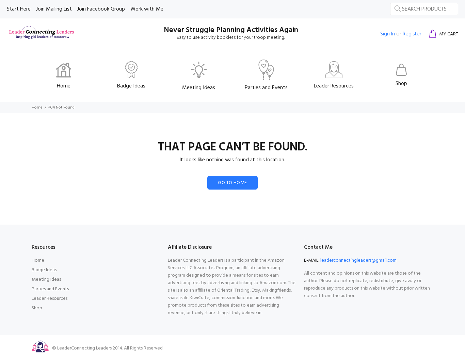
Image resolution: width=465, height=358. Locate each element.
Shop (37, 308)
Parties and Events (50, 289)
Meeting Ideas (46, 279)
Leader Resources (49, 299)
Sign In (387, 34)
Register (412, 34)
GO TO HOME (232, 183)
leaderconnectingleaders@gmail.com (358, 260)
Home (37, 107)
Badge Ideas (44, 270)
